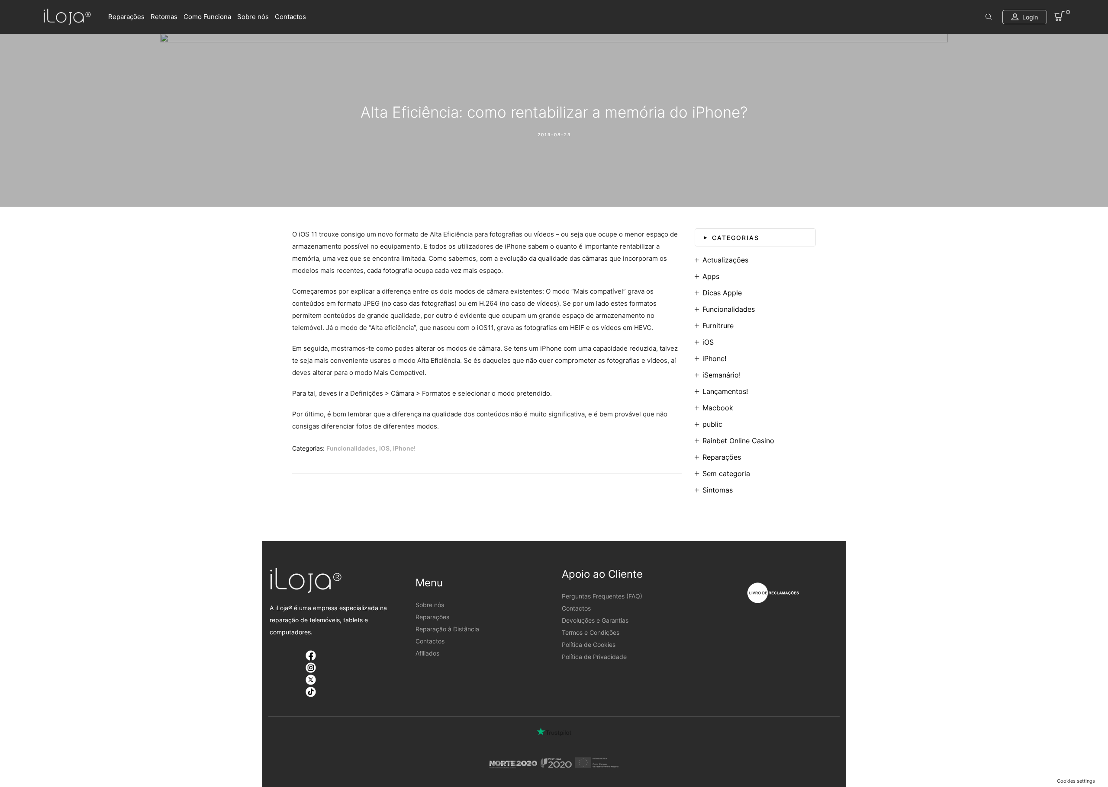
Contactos (290, 17)
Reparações (126, 17)
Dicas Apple (722, 292)
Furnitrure (718, 325)
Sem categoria (726, 473)
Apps (710, 276)
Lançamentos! (725, 391)
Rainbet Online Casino (738, 440)
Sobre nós (253, 17)
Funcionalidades (351, 448)
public (712, 424)
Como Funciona (207, 17)
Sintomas (717, 490)
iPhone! (404, 448)
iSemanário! (721, 375)
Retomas (164, 17)
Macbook (717, 407)
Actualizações (725, 260)
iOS (384, 448)
